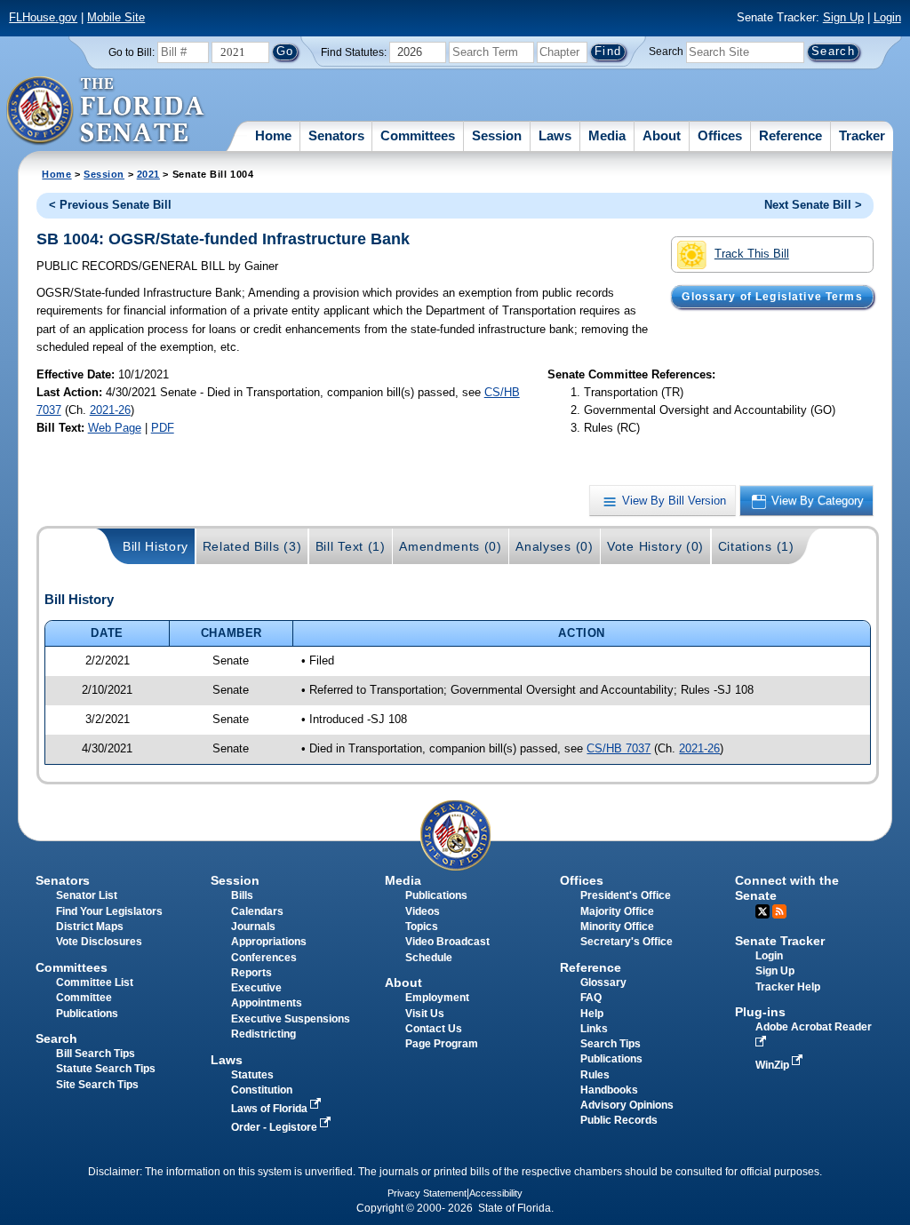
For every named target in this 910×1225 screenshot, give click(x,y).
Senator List (86, 895)
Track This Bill (751, 253)
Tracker (862, 135)
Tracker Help (787, 987)
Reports (251, 972)
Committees (417, 135)
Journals (253, 926)
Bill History (155, 546)
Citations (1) (756, 546)
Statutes (252, 1075)
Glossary (603, 982)
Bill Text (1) (350, 546)
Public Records (619, 1120)
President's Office (625, 895)
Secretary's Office (626, 941)
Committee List (94, 982)
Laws (555, 135)
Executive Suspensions (290, 1019)
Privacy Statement (427, 1193)
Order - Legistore (275, 1127)
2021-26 (110, 410)
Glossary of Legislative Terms (772, 296)
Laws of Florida (270, 1108)
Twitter (762, 911)
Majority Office (617, 911)
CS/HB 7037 (619, 748)
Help (591, 1013)
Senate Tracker (780, 941)
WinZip (773, 1065)
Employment (437, 997)
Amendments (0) (450, 546)
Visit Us (424, 1013)
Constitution (261, 1090)
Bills (242, 895)
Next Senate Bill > (813, 204)
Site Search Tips (97, 1084)
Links (594, 1028)
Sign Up (843, 17)
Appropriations (269, 941)
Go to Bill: (131, 52)
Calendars (257, 911)
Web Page (114, 427)
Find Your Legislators (109, 911)
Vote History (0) (655, 546)
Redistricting (263, 1034)
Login (887, 17)
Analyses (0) (554, 546)
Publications (436, 895)
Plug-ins (760, 1012)
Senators (336, 135)
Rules (595, 1075)
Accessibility (496, 1193)
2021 (148, 174)
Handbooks (609, 1090)
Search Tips (610, 1043)
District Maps (90, 926)
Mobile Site (116, 17)
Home (273, 135)
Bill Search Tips (95, 1053)
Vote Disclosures (99, 941)
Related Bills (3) (252, 546)
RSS (779, 911)
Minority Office (617, 926)
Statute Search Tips (106, 1068)
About (662, 135)
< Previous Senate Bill (110, 204)
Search (666, 51)
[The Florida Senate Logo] (106, 111)
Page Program (441, 1043)
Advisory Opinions (627, 1105)
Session (497, 135)
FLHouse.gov (43, 17)
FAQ (591, 997)
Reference (790, 135)
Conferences (264, 957)
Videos (422, 911)
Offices (720, 135)
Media (607, 135)
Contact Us (433, 1028)
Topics (421, 926)
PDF (162, 427)
